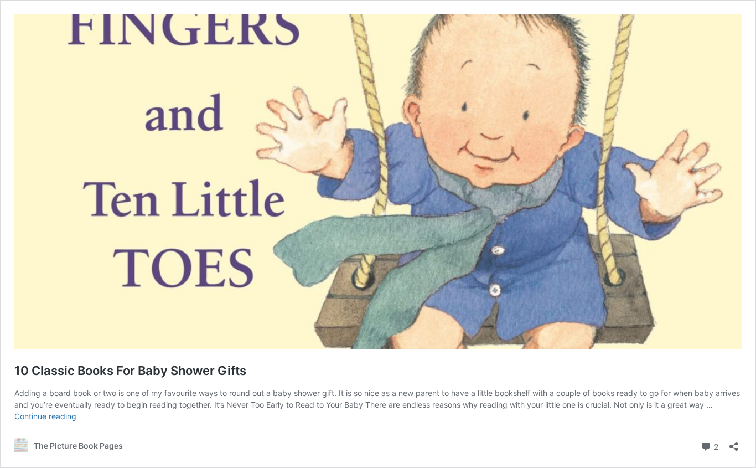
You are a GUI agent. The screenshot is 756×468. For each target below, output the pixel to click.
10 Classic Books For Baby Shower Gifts (130, 370)
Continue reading (45, 416)
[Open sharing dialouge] (734, 442)
